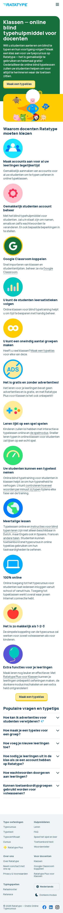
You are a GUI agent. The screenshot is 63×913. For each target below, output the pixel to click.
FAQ (36, 831)
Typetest (8, 831)
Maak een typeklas (19, 84)
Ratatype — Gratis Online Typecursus (20, 907)
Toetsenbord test (43, 841)
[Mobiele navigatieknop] (57, 4)
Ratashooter (10, 889)
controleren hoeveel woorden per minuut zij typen (27, 487)
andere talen (11, 538)
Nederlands (46, 886)
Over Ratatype (11, 861)
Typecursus (9, 826)
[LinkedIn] (50, 907)
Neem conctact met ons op (14, 867)
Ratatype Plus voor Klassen (20, 677)
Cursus (7, 841)
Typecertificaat (11, 836)
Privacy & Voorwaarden (15, 873)
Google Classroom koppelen (44, 867)
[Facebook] (44, 907)
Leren (37, 826)
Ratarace (8, 894)
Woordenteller (41, 846)
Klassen (38, 861)
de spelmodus (39, 433)
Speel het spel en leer (45, 836)
